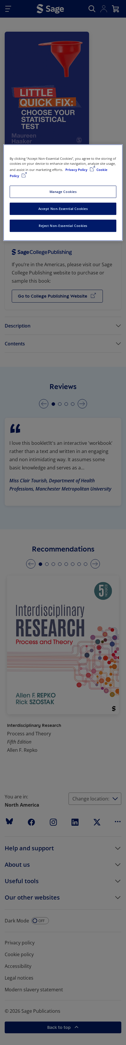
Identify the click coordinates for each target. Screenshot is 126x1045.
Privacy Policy (76, 169)
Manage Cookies (63, 191)
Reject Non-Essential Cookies (63, 225)
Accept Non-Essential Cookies (63, 208)
